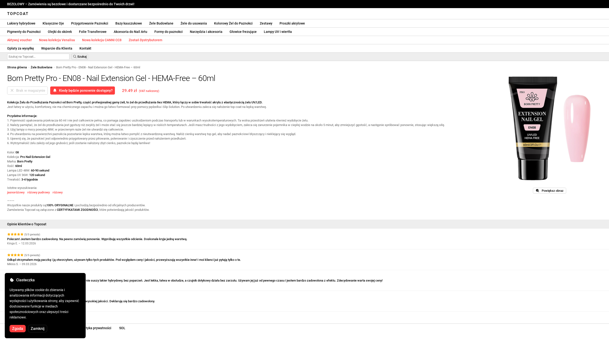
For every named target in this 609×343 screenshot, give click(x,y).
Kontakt (85, 48)
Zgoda (17, 328)
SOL (122, 328)
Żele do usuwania (194, 23)
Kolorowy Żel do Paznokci (233, 23)
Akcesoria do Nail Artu (130, 32)
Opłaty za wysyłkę (20, 48)
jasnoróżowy (16, 192)
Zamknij (37, 328)
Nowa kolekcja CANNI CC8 (102, 40)
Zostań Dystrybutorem (145, 40)
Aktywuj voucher (19, 40)
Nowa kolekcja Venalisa (57, 40)
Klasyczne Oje (53, 23)
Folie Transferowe (93, 32)
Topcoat (18, 13)
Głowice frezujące (243, 32)
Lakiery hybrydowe (21, 23)
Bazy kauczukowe (128, 23)
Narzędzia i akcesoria (206, 32)
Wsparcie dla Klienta (56, 48)
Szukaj (82, 56)
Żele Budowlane (161, 23)
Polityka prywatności (95, 328)
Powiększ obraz (552, 190)
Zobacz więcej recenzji (23, 316)
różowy (58, 192)
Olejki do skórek (60, 32)
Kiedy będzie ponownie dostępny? (85, 90)
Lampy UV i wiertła (278, 32)
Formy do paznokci (168, 32)
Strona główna (17, 67)
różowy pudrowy (38, 192)
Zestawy (266, 23)
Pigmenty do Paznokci (24, 32)
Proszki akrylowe (292, 23)
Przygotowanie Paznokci (89, 23)
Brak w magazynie (29, 90)
